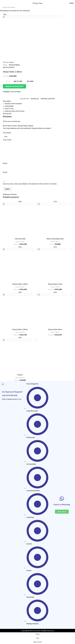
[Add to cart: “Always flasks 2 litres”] (69, 248)
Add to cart (18, 81)
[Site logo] (37, 3)
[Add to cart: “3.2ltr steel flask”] (34, 203)
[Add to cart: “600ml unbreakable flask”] (69, 203)
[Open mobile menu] (3, 3)
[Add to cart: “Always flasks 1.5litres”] (34, 248)
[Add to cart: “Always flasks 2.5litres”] (34, 294)
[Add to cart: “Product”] (34, 339)
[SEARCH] (74, 6)
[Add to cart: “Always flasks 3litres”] (69, 294)
